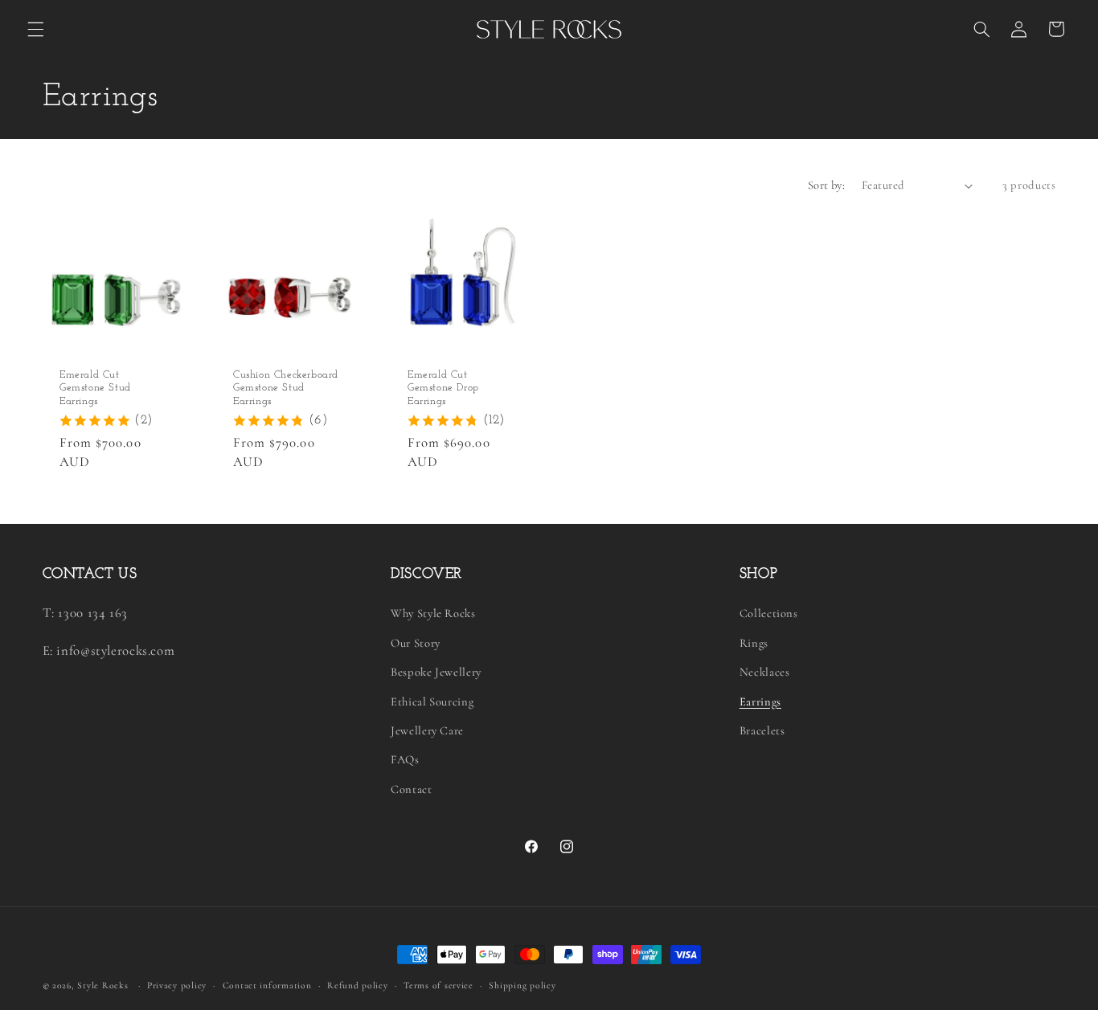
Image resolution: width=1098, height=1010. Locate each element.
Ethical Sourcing (432, 701)
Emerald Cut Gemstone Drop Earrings (443, 388)
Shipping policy (522, 985)
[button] (35, 28)
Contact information (267, 985)
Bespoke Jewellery (436, 671)
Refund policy (357, 985)
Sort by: (826, 185)
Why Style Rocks (433, 613)
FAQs (405, 759)
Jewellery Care (427, 730)
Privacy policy (177, 985)
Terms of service (438, 985)
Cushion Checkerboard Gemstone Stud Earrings (285, 388)
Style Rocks (102, 985)
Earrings (760, 701)
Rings (754, 643)
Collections (769, 613)
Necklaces (765, 671)
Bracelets (762, 730)
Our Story (415, 643)
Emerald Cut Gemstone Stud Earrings (95, 388)
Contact (411, 789)
